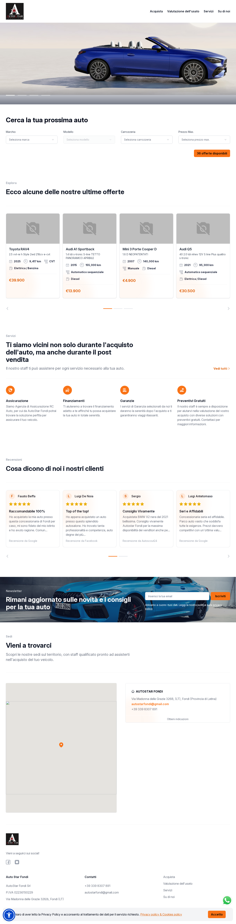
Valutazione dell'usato (183, 11)
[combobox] (32, 140)
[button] (61, 745)
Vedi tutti (221, 368)
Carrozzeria (128, 131)
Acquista (156, 11)
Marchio (11, 131)
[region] (118, 261)
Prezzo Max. (186, 131)
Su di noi (224, 11)
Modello (68, 131)
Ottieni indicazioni (177, 719)
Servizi (209, 11)
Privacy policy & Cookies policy (161, 914)
